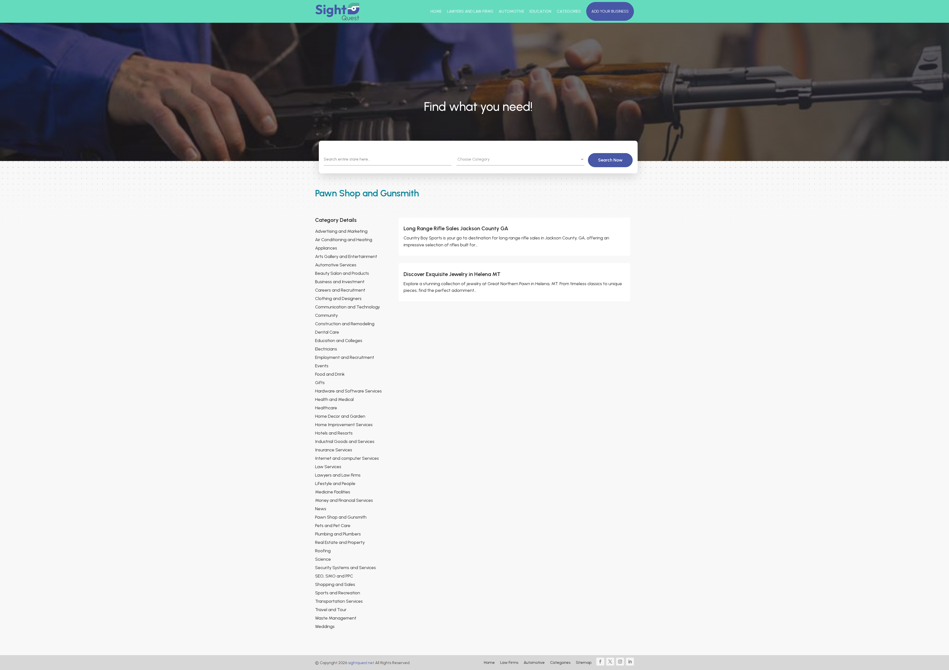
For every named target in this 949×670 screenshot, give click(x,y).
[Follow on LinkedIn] (630, 662)
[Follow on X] (610, 662)
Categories (569, 11)
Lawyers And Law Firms (470, 11)
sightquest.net (361, 662)
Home (436, 11)
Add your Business (610, 11)
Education (540, 11)
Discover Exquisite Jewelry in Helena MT (452, 274)
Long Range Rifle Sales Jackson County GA (456, 228)
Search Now (610, 160)
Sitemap (583, 663)
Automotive (511, 11)
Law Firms (509, 663)
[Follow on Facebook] (600, 662)
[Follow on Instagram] (620, 662)
